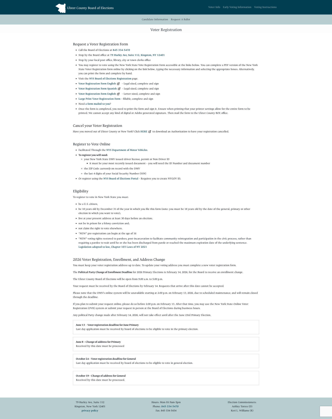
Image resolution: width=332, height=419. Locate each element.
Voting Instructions (265, 7)
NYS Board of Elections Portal (121, 178)
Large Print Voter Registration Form (99, 99)
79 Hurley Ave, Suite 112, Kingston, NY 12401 (137, 55)
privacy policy (90, 410)
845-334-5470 (121, 50)
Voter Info (214, 7)
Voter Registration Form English (97, 83)
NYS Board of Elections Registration (110, 78)
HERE (143, 131)
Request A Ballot (180, 19)
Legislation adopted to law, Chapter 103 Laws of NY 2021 (113, 247)
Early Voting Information (237, 7)
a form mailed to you (97, 104)
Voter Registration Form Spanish (98, 88)
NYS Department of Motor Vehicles (126, 150)
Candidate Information (155, 19)
